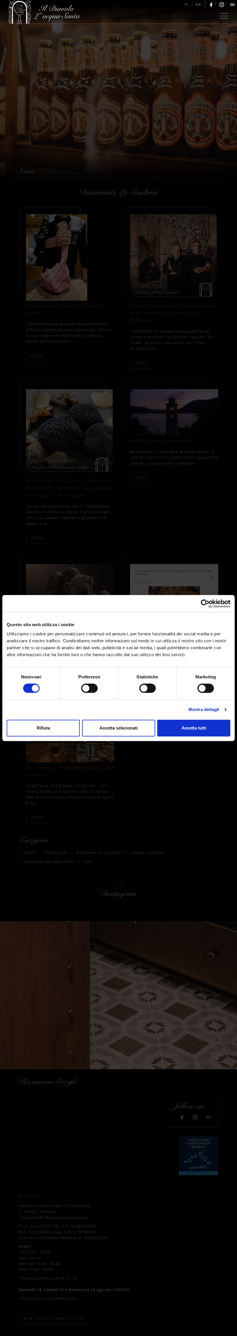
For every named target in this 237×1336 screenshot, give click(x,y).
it (186, 4)
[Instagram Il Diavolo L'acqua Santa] (221, 5)
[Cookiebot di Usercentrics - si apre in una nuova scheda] (205, 603)
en (198, 4)
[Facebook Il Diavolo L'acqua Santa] (211, 5)
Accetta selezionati (118, 727)
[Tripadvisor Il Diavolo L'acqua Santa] (232, 5)
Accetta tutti (194, 727)
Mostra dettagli (203, 709)
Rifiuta (43, 727)
